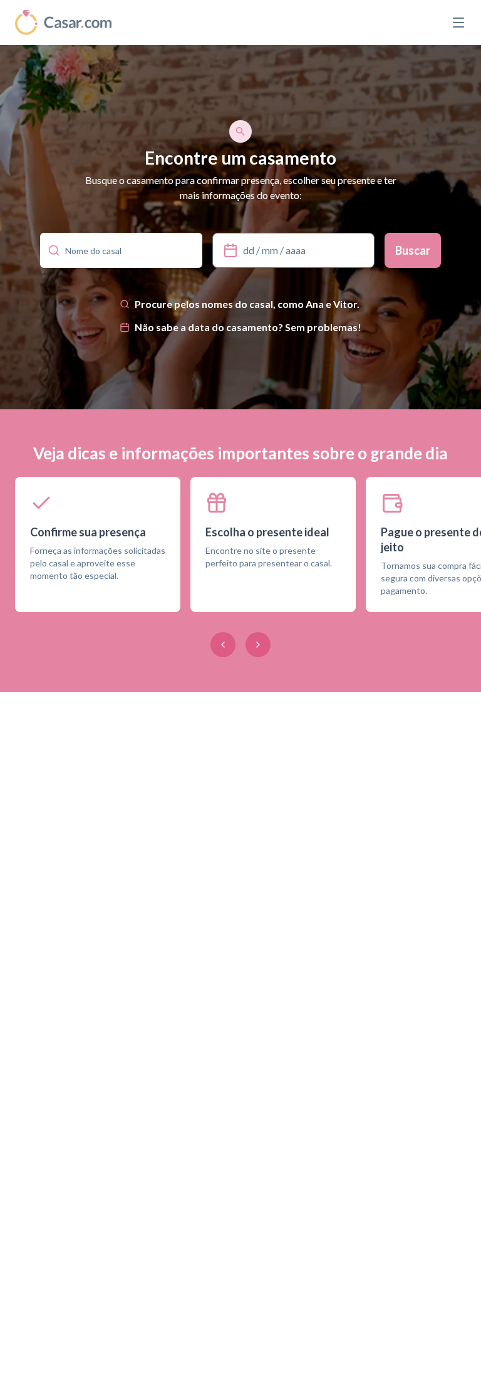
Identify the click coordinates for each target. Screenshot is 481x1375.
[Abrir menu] (458, 22)
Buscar (412, 250)
